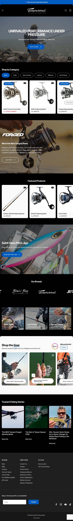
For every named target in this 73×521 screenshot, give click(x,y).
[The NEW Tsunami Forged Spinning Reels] (13, 417)
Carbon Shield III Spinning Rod (13, 214)
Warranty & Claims (25, 475)
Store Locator (42, 464)
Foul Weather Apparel (8, 477)
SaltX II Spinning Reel (38, 109)
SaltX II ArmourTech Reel (12, 109)
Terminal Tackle (6, 472)
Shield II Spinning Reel (38, 214)
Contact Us (23, 464)
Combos (4, 469)
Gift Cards (5, 480)
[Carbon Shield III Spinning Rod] (15, 198)
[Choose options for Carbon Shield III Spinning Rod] (33, 375)
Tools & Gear (6, 475)
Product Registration (26, 477)
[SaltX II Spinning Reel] (42, 93)
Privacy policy (36, 517)
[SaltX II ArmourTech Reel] (15, 93)
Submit (33, 502)
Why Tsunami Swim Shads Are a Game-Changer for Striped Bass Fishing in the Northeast (59, 435)
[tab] (6, 75)
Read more (5, 439)
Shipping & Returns (26, 472)
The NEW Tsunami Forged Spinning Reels (11, 433)
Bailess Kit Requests (26, 483)
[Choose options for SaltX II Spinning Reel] (5, 376)
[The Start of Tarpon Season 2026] (36, 417)
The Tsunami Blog (43, 466)
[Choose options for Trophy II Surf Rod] (61, 376)
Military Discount (25, 480)
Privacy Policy (24, 469)
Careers (22, 466)
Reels (3, 466)
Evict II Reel (63, 214)
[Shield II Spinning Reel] (42, 198)
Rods (3, 464)
